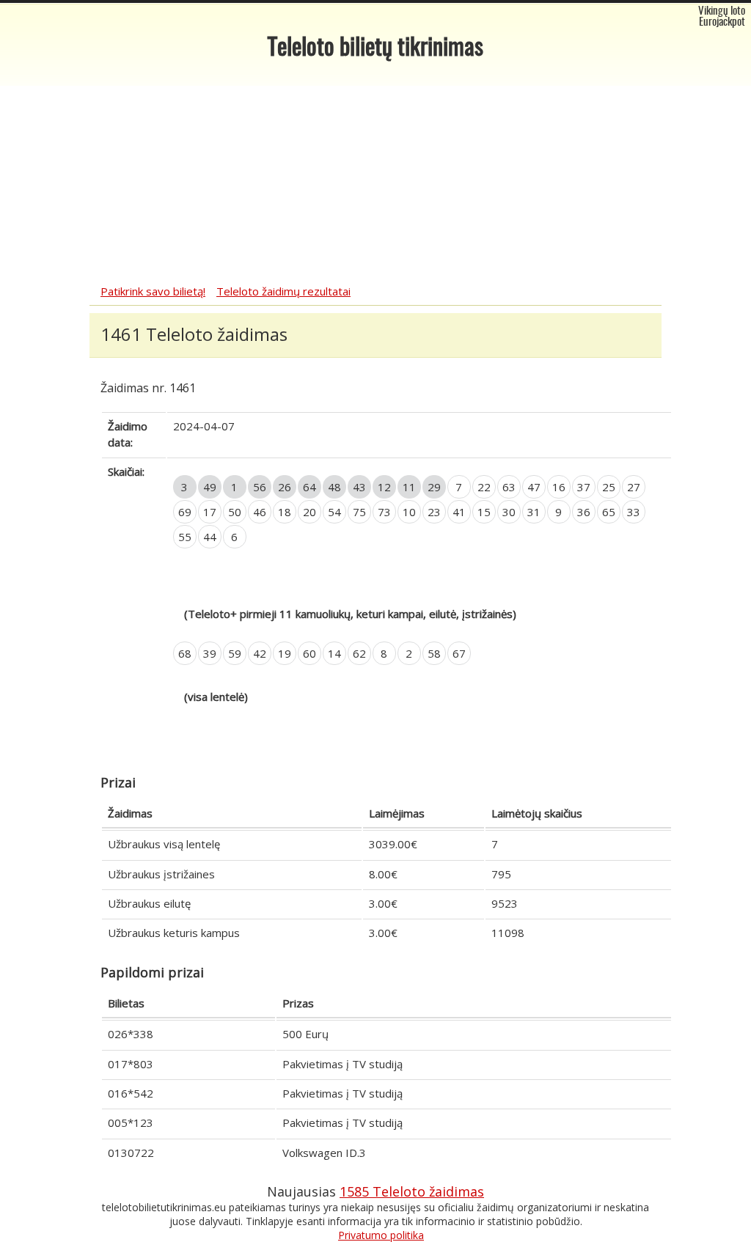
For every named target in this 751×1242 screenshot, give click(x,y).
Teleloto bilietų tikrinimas (375, 48)
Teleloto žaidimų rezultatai (283, 291)
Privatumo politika (381, 1235)
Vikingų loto (721, 11)
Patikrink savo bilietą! (152, 291)
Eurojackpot (722, 22)
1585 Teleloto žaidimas (412, 1191)
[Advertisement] (375, 173)
